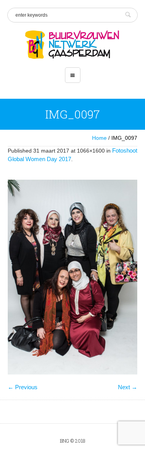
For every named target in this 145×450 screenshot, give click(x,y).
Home (99, 138)
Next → (127, 387)
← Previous (23, 387)
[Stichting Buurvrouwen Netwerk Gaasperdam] (72, 45)
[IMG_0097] (72, 277)
